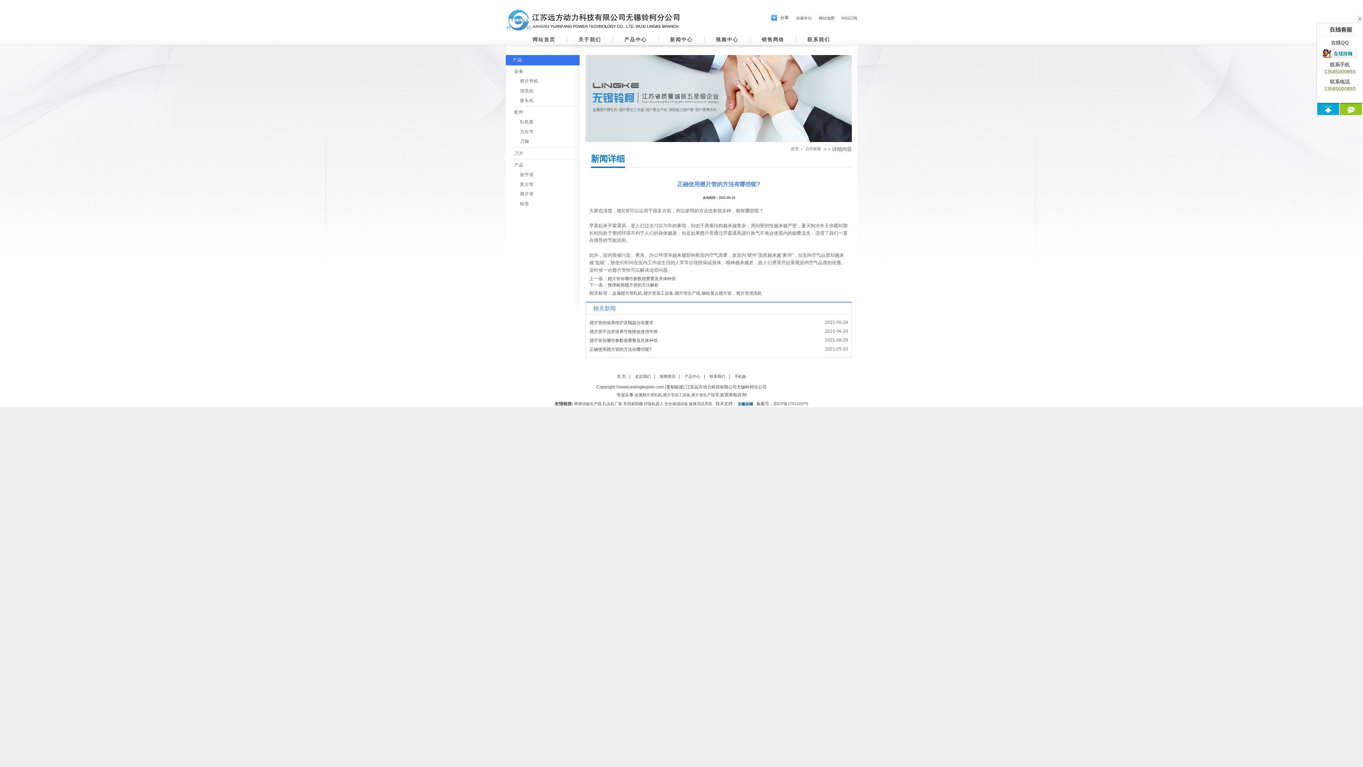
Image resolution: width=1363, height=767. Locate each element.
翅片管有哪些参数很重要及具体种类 (642, 278)
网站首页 (544, 39)
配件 (519, 112)
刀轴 (524, 141)
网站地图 (826, 18)
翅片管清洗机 (749, 293)
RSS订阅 (849, 18)
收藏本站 (804, 18)
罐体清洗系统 (700, 404)
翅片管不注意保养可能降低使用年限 (624, 331)
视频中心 (727, 39)
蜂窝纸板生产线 (588, 404)
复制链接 (674, 387)
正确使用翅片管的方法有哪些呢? (621, 349)
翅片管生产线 (687, 293)
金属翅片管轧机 (627, 293)
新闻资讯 (667, 376)
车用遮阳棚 (633, 404)
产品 (517, 60)
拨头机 (527, 100)
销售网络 (773, 39)
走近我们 (643, 376)
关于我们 (590, 39)
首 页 (621, 376)
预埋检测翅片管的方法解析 (633, 285)
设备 (519, 71)
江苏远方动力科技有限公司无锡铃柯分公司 (726, 387)
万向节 (527, 131)
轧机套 (527, 121)
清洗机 (527, 90)
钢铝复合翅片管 (717, 293)
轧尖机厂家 (612, 404)
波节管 (527, 174)
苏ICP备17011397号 (791, 404)
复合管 (527, 184)
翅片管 (527, 193)
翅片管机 (529, 80)
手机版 (740, 376)
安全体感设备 (676, 404)
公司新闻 (813, 149)
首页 (795, 149)
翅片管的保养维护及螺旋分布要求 (621, 322)
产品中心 (635, 39)
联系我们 (819, 39)
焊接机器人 (653, 404)
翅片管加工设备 (658, 293)
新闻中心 (681, 39)
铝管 (524, 203)
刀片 (519, 153)
